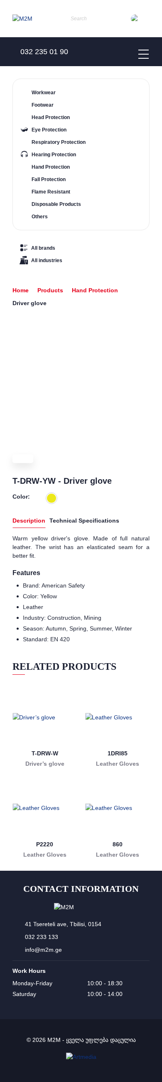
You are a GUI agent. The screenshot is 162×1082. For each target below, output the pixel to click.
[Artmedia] (81, 1056)
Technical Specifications (84, 520)
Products (50, 290)
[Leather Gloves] (117, 717)
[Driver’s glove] (44, 717)
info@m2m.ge (43, 949)
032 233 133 (41, 937)
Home (20, 290)
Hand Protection (95, 290)
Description (28, 520)
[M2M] (22, 18)
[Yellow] (51, 498)
